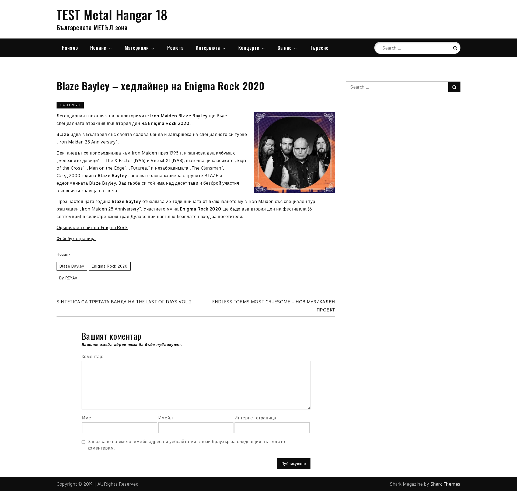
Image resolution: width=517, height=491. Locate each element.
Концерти (249, 47)
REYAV (71, 278)
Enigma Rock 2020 (109, 266)
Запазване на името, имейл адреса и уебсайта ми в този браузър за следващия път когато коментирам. (186, 445)
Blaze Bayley (72, 266)
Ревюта (175, 47)
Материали (137, 47)
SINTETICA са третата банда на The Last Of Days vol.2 (124, 301)
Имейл (165, 417)
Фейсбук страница (76, 238)
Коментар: (92, 356)
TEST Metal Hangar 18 (112, 14)
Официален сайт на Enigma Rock (92, 227)
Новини (98, 47)
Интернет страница (255, 417)
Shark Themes (445, 484)
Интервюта (208, 47)
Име (86, 417)
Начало (70, 47)
